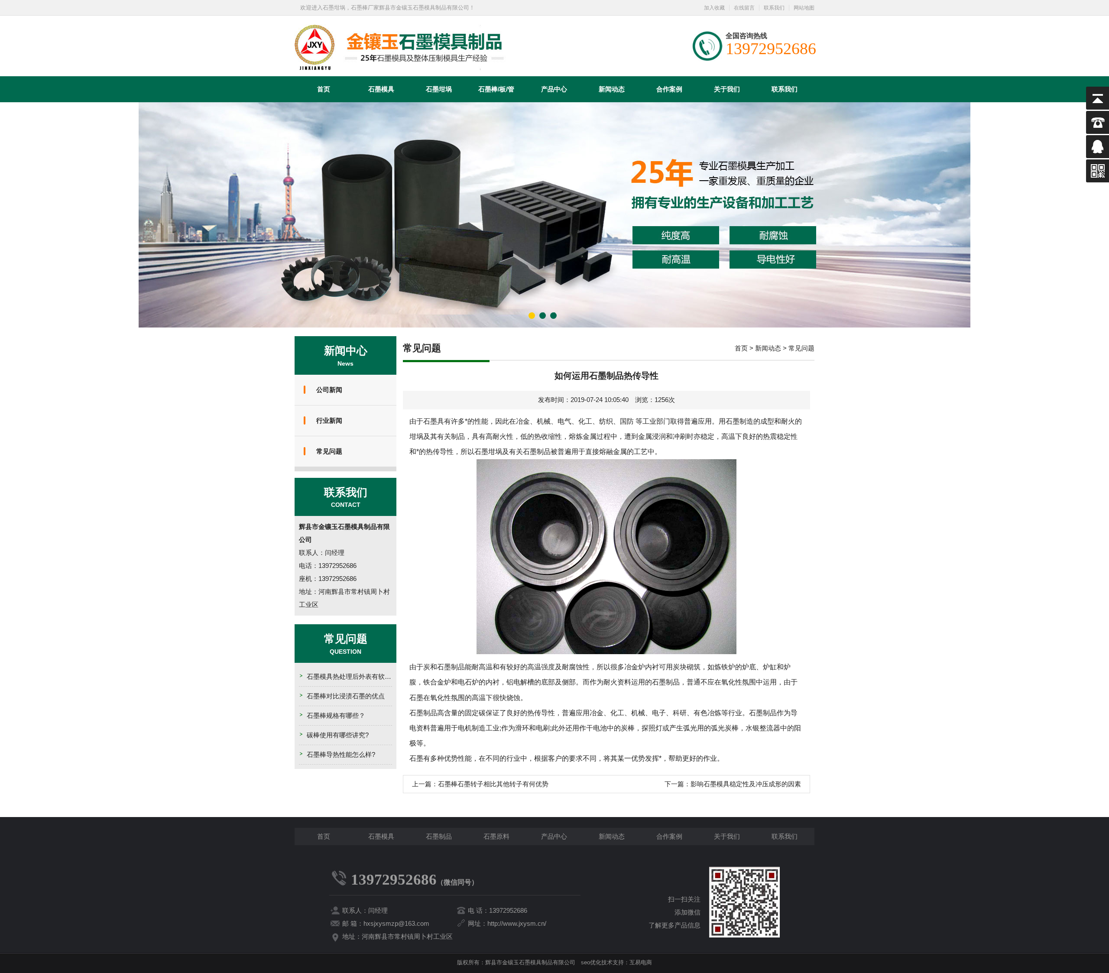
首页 (323, 89)
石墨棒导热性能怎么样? (341, 754)
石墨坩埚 (439, 89)
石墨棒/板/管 (496, 89)
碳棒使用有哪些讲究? (338, 735)
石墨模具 (381, 89)
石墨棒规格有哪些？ (336, 715)
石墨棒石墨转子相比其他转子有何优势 (493, 784)
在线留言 (744, 8)
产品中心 (554, 89)
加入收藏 (714, 8)
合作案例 (669, 89)
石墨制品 (439, 836)
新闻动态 (612, 89)
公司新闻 (329, 389)
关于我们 (727, 89)
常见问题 (329, 451)
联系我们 (774, 8)
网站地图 (804, 8)
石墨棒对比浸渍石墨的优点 (346, 696)
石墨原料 (496, 836)
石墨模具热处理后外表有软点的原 (355, 676)
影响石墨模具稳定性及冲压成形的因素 (746, 784)
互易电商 (640, 962)
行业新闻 (329, 420)
